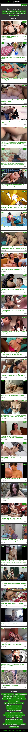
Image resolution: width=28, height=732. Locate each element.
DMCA (13, 730)
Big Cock (5, 11)
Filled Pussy (18, 717)
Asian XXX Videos (20, 715)
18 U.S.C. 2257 (20, 730)
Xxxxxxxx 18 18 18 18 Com (14, 708)
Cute (24, 11)
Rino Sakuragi (10, 717)
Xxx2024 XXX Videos (18, 696)
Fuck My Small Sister (7, 699)
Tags (9, 730)
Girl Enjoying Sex (20, 13)
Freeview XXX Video (8, 715)
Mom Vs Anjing (8, 696)
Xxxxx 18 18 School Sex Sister (14, 712)
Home (5, 730)
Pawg (10, 15)
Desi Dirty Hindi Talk (20, 699)
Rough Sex (18, 11)
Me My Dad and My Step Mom (14, 719)
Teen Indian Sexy (14, 726)
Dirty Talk (16, 15)
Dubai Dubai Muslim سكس (14, 705)
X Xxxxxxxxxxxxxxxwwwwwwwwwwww (14, 724)
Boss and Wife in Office (7, 694)
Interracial (11, 11)
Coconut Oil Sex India (21, 694)
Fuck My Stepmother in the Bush (14, 722)
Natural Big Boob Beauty (14, 710)
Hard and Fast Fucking (9, 13)
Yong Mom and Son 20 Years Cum (14, 703)
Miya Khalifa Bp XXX (14, 701)
